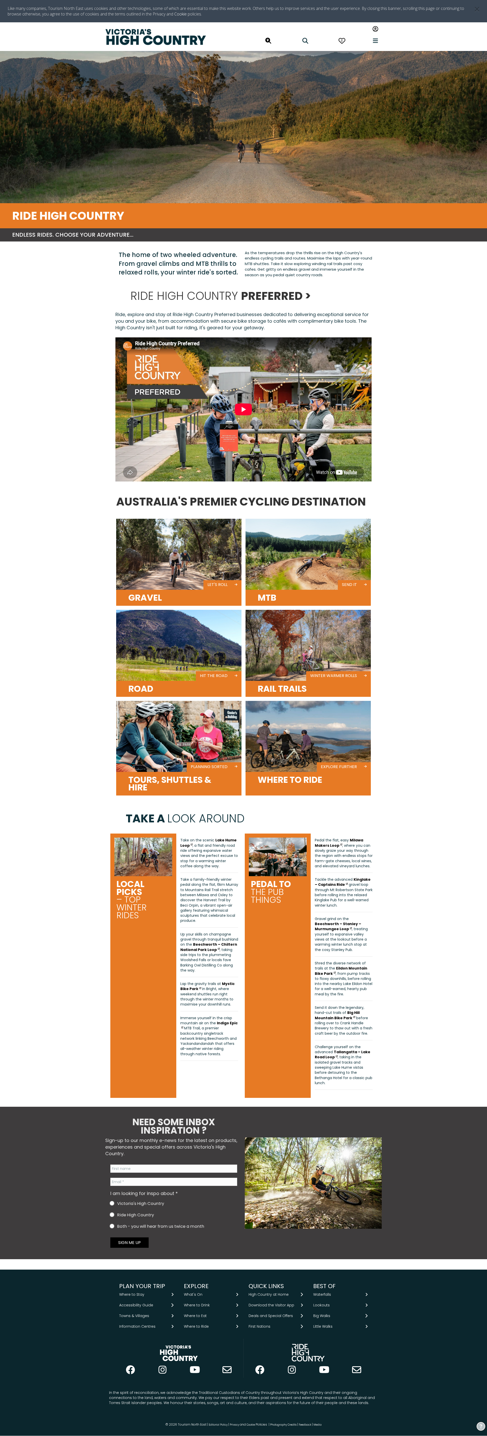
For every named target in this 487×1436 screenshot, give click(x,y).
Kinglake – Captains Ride (343, 882)
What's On (193, 1294)
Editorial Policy (218, 1425)
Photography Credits (283, 1425)
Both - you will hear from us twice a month (160, 1226)
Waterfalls (322, 1294)
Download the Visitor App (271, 1305)
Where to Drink (197, 1305)
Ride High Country (135, 1215)
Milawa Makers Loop (339, 843)
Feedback (305, 1425)
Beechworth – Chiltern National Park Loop (208, 947)
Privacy (234, 1425)
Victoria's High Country (140, 1203)
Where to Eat (195, 1316)
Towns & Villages (134, 1316)
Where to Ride (196, 1326)
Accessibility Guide (136, 1305)
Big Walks (321, 1316)
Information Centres (137, 1326)
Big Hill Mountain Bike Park (337, 1015)
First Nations (259, 1326)
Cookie (180, 14)
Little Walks (323, 1326)
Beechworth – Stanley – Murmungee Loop (338, 926)
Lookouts (321, 1305)
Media (318, 1425)
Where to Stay (131, 1294)
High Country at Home (269, 1294)
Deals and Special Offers (271, 1316)
